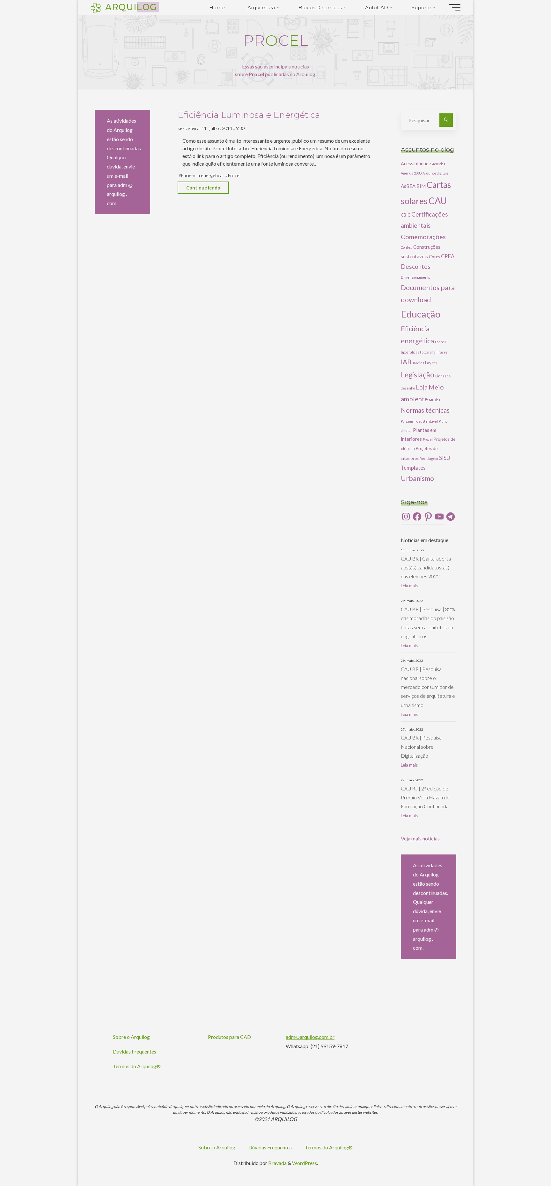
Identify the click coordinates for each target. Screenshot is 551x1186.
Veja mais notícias (420, 838)
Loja (422, 387)
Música (434, 400)
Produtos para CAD (229, 1037)
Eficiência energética (202, 175)
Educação (420, 313)
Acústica (438, 164)
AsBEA (408, 186)
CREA (447, 256)
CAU (438, 200)
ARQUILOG (131, 7)
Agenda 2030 (411, 173)
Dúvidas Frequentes (134, 1051)
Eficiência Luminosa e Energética (249, 115)
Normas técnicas (425, 410)
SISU (444, 457)
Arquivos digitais (435, 173)
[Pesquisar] (446, 120)
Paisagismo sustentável (419, 421)
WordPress (304, 1163)
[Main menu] (454, 7)
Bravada (277, 1163)
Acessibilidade (416, 163)
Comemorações (423, 236)
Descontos (415, 266)
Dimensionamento (415, 277)
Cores (434, 256)
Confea (406, 247)
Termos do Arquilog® (137, 1066)
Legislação (417, 374)
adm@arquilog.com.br (310, 1037)
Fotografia (428, 352)
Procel (234, 175)
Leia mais (409, 585)
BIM (421, 186)
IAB (406, 362)
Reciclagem (429, 458)
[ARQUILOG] (96, 7)
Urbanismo (417, 478)
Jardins (418, 363)
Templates (413, 468)
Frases (442, 352)
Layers (431, 362)
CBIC (405, 215)
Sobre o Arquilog (131, 1037)
